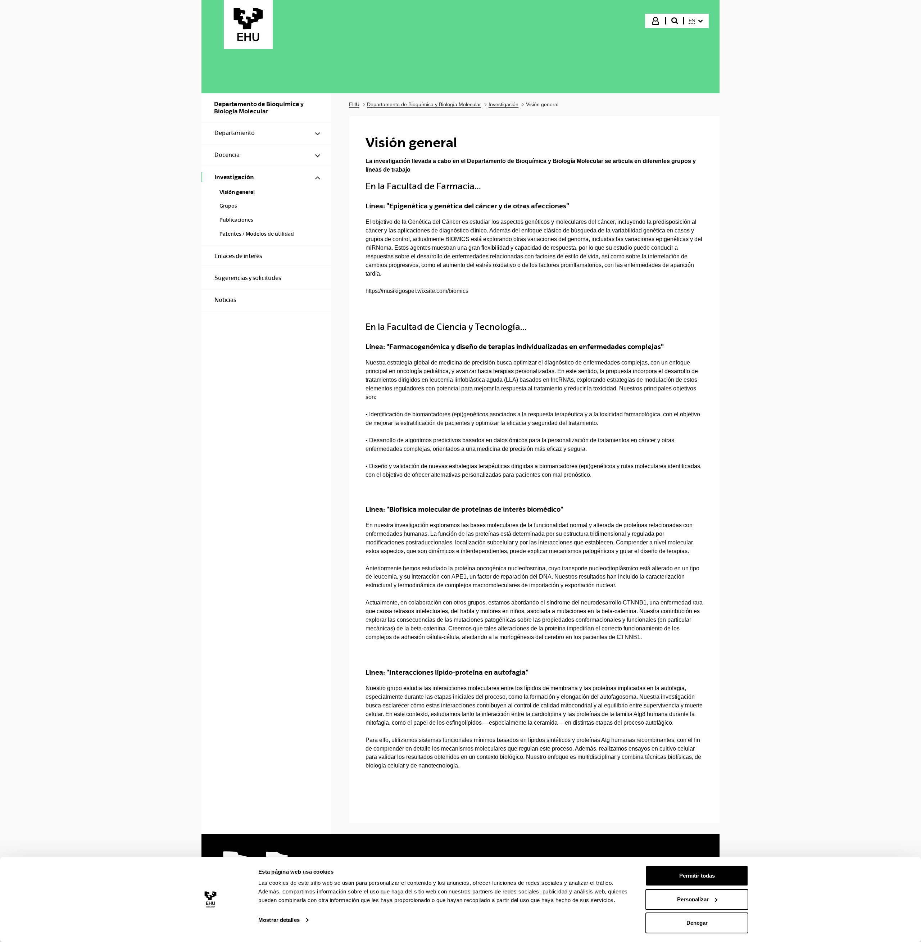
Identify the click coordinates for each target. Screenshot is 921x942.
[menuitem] (696, 21)
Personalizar (693, 899)
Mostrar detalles (279, 920)
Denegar (697, 923)
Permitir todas (697, 876)
